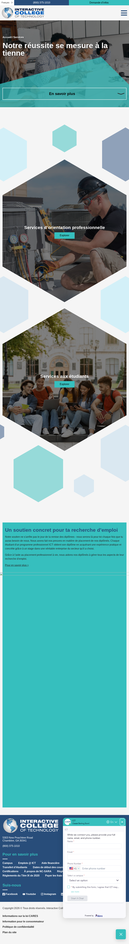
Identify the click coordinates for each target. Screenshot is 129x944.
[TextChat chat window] (94, 868)
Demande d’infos (99, 2)
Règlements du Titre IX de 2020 (21, 875)
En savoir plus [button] (62, 94)
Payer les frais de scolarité (60, 875)
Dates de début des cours (48, 867)
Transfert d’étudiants (15, 867)
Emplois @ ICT (27, 863)
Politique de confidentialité (18, 927)
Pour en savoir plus (16, 565)
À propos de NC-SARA (37, 871)
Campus (8, 863)
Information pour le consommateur (23, 921)
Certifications (10, 871)
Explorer (64, 235)
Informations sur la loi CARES (20, 916)
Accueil (7, 37)
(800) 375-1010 (41, 2)
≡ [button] (124, 13)
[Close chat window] (121, 934)
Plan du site (10, 932)
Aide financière (50, 863)
